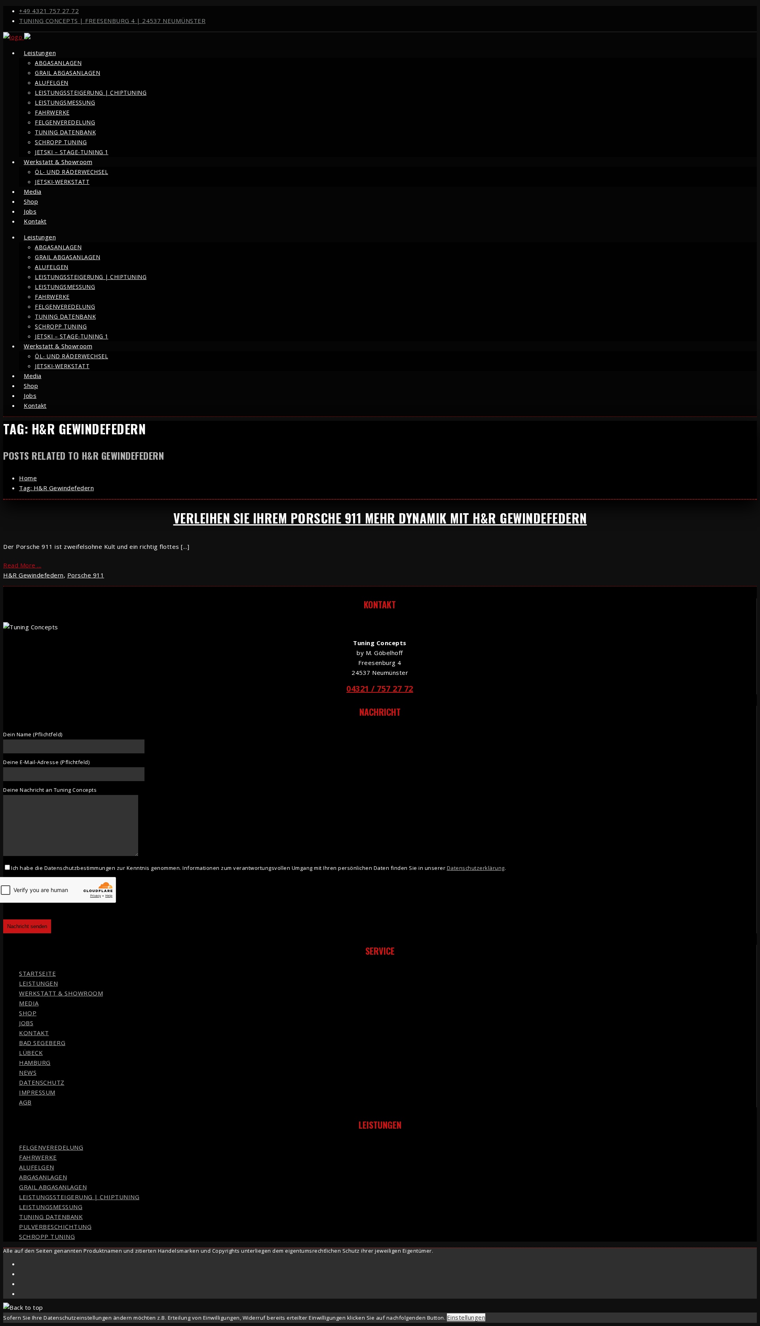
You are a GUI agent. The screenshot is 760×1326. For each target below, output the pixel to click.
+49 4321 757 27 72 (49, 11)
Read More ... (22, 565)
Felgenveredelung (65, 122)
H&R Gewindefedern (33, 575)
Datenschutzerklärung (476, 867)
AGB (25, 1102)
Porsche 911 (85, 575)
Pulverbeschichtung (55, 1226)
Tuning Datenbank (65, 132)
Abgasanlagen (58, 63)
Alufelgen (51, 82)
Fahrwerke (52, 112)
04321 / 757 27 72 (379, 688)
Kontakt (35, 221)
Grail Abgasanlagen (67, 72)
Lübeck (31, 1053)
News (27, 1072)
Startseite (37, 973)
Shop (27, 1013)
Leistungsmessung (65, 102)
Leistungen (40, 53)
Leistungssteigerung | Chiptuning (90, 92)
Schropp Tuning (61, 142)
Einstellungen (466, 1317)
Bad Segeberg (42, 1043)
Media (29, 1003)
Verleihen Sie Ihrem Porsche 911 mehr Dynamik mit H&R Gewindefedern (380, 517)
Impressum (37, 1092)
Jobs (26, 1023)
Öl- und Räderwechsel (71, 172)
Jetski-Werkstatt (62, 181)
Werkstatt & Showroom (58, 162)
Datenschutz (42, 1082)
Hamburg (35, 1062)
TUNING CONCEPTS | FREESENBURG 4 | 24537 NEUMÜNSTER (112, 21)
